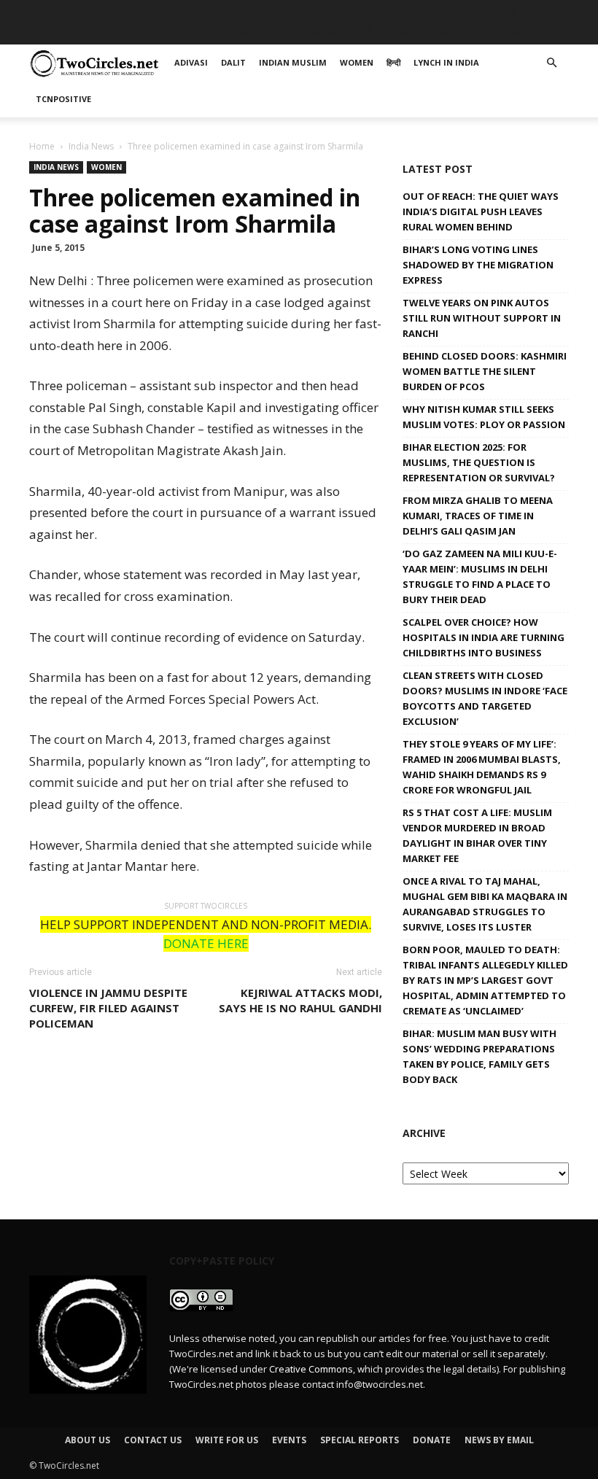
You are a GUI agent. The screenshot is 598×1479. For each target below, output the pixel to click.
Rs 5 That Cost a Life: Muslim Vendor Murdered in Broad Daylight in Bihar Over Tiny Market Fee (477, 835)
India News (91, 146)
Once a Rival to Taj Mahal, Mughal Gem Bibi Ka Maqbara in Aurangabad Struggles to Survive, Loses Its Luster (485, 903)
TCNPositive (511, 32)
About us (87, 1440)
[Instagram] (510, 11)
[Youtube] (558, 11)
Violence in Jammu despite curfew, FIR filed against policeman (108, 1007)
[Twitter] (534, 11)
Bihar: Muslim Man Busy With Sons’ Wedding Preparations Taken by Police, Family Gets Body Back (479, 1056)
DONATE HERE (206, 943)
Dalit (175, 32)
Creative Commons (311, 1368)
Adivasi (127, 32)
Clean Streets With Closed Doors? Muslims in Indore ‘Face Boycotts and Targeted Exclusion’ (485, 698)
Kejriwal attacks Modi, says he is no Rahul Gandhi (300, 1000)
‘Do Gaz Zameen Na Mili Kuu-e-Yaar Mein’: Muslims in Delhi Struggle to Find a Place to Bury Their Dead (480, 576)
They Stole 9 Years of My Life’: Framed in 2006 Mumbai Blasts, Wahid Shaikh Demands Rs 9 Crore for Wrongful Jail (482, 766)
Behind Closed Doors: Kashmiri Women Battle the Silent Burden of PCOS (485, 371)
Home (42, 146)
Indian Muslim (242, 32)
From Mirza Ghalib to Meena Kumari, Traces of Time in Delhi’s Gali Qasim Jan (478, 515)
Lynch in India (424, 32)
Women (315, 32)
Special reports (359, 1440)
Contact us (153, 1440)
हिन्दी (361, 32)
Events (289, 1440)
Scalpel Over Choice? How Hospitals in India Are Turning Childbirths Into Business (483, 637)
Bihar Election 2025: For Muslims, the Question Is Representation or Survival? (479, 462)
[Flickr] (486, 11)
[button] (551, 63)
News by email (499, 1440)
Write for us (226, 1440)
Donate (432, 1440)
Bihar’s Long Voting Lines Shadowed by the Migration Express (478, 265)
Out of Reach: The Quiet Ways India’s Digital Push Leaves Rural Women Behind (481, 211)
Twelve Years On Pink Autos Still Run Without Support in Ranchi (482, 318)
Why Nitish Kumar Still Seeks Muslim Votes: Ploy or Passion (484, 417)
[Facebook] (462, 11)
